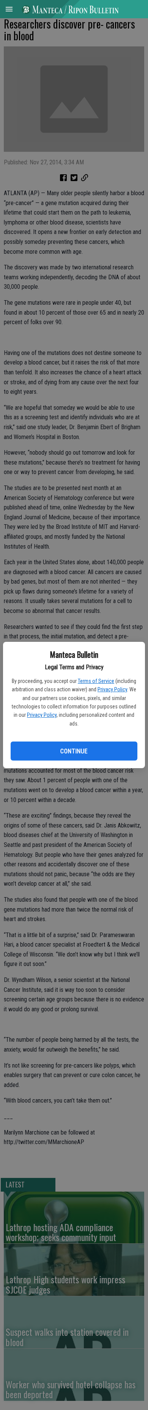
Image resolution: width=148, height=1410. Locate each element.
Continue (73, 751)
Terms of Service (96, 681)
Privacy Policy (112, 689)
